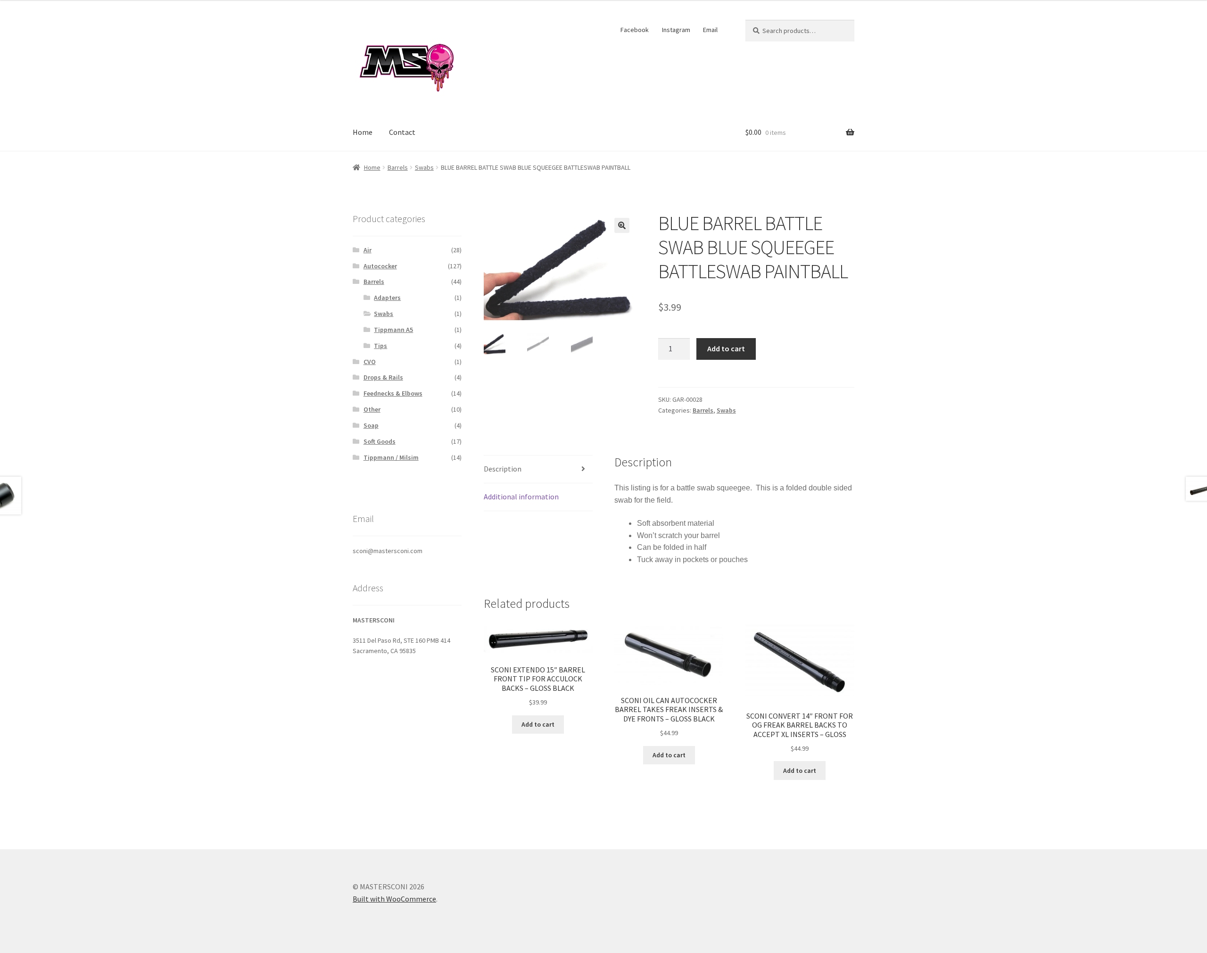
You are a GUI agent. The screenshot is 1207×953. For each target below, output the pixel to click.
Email (710, 29)
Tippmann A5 (393, 329)
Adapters (387, 297)
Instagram (676, 29)
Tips (380, 345)
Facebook (634, 29)
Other (372, 409)
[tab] (538, 469)
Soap (371, 425)
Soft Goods (380, 441)
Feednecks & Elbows (393, 393)
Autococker (380, 266)
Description (502, 468)
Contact (402, 132)
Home (362, 132)
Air (368, 250)
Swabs (424, 167)
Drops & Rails (383, 377)
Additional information (521, 496)
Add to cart (726, 348)
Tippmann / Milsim (391, 457)
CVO (370, 361)
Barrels (398, 167)
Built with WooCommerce (394, 898)
